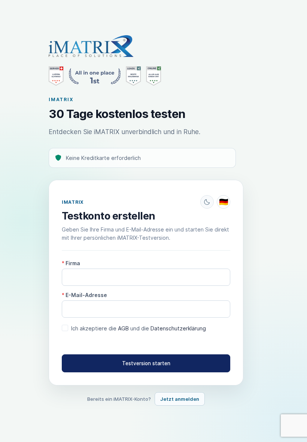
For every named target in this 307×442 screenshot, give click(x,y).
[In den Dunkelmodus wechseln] (207, 202)
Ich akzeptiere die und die (138, 328)
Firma (71, 263)
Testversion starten (146, 363)
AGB (123, 328)
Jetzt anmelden (179, 399)
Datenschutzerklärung (178, 328)
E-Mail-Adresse (84, 295)
